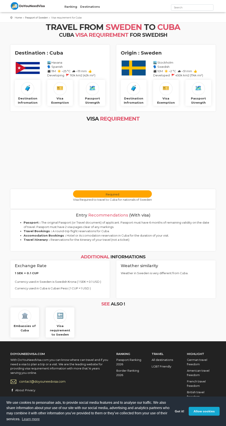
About (19, 390)
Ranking (70, 6)
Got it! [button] (179, 411)
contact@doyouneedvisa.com (42, 382)
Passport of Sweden (36, 17)
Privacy (30, 390)
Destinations (90, 6)
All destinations (162, 360)
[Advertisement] (113, 156)
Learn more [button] (31, 419)
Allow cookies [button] (204, 411)
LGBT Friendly (161, 366)
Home (18, 17)
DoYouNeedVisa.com (28, 6)
